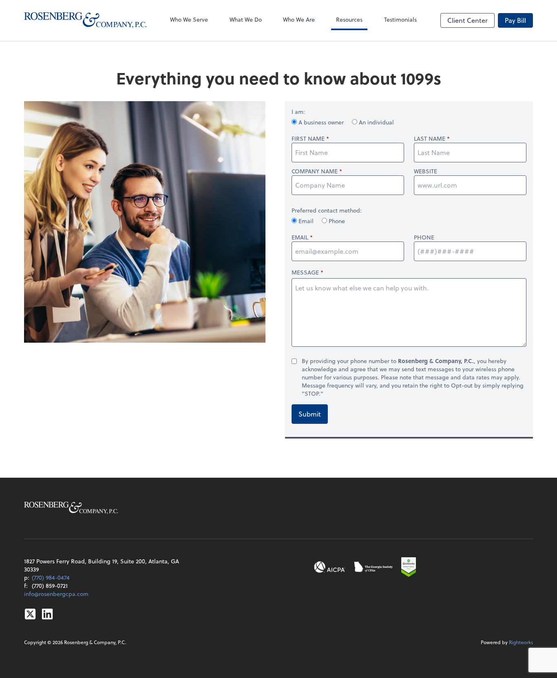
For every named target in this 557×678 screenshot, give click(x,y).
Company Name (315, 171)
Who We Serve (189, 19)
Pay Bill (515, 20)
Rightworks (521, 642)
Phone (336, 221)
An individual (375, 122)
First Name (308, 139)
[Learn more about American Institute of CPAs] (330, 567)
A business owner (321, 122)
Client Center (467, 20)
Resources (349, 19)
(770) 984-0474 (51, 577)
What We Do (246, 19)
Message (305, 272)
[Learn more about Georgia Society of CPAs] (373, 567)
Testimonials (400, 19)
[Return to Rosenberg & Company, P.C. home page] (85, 20)
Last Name (429, 139)
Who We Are (299, 19)
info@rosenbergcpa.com (56, 593)
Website (425, 171)
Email (306, 221)
